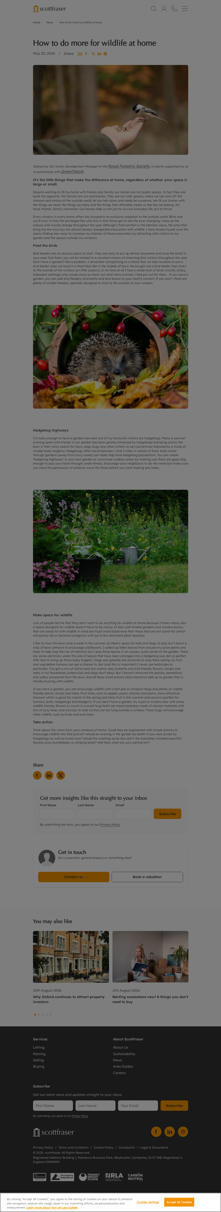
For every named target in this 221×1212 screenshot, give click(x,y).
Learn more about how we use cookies (52, 1207)
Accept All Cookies (179, 1202)
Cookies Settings (148, 1202)
